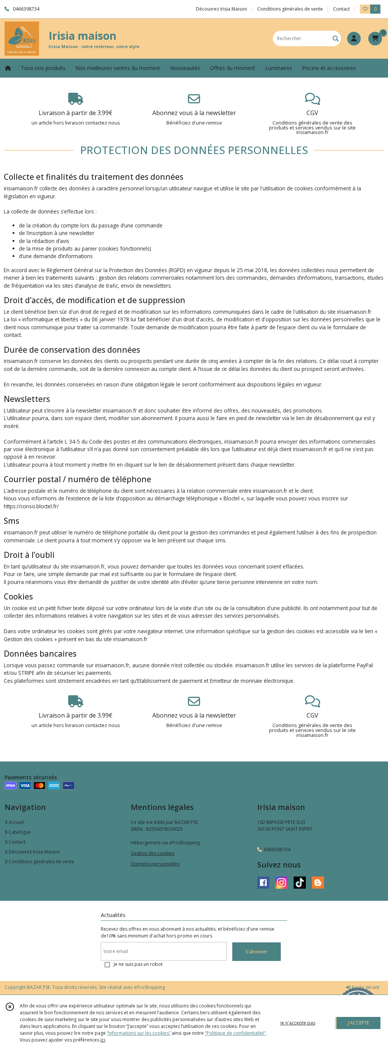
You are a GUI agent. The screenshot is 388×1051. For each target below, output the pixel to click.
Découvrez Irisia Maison (34, 852)
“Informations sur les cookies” (139, 1033)
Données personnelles (155, 864)
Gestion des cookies (152, 853)
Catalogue (19, 832)
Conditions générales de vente (41, 861)
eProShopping (149, 987)
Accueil (16, 822)
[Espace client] (354, 38)
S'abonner (257, 951)
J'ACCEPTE (358, 1023)
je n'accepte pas (297, 1023)
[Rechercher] (336, 38)
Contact (341, 9)
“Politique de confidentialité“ (235, 1033)
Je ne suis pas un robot (138, 964)
